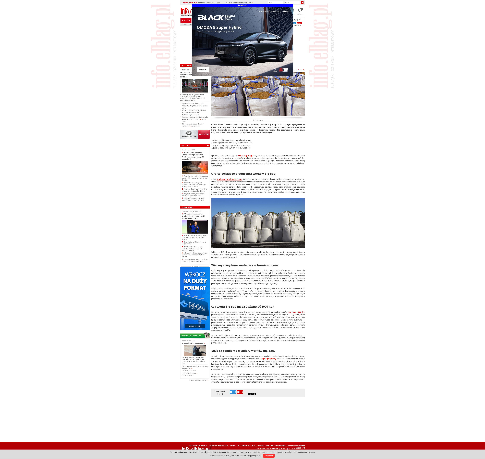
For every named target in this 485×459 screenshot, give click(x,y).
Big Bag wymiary (268, 359)
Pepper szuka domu (189, 373)
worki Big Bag (245, 155)
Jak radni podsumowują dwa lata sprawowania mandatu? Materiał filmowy (194, 255)
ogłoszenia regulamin (286, 445)
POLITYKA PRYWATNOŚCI (247, 445)
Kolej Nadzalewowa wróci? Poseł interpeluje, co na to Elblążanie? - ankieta (194, 237)
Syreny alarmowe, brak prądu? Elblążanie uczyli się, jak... (193, 104)
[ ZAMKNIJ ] (242, 5)
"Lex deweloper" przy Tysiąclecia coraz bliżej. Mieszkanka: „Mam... (195, 190)
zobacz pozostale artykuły (198, 380)
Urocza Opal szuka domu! (193, 343)
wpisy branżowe (263, 445)
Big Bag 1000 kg (296, 312)
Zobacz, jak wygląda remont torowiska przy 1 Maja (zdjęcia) (193, 199)
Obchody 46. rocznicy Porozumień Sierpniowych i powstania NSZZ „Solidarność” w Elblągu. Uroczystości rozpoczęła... (192, 97)
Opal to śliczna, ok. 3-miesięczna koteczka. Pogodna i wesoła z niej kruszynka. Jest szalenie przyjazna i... (193, 360)
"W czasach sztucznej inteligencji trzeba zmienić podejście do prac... (193, 216)
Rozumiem (268, 455)
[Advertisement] (258, 418)
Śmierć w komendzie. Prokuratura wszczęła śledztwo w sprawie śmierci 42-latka (195, 178)
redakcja (233, 445)
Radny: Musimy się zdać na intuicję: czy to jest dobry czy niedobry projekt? (192, 248)
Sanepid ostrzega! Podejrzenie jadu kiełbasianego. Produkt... (195, 118)
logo (226, 445)
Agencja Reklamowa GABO (295, 449)
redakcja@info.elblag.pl (198, 445)
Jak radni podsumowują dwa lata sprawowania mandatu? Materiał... (194, 112)
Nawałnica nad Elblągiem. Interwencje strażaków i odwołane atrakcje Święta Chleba (194, 185)
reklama (274, 445)
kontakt (212, 445)
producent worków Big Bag (229, 179)
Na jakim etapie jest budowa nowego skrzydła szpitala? (193, 195)
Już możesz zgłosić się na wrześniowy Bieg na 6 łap (195, 367)
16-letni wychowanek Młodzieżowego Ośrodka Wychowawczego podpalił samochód (193, 155)
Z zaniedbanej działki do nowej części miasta (194, 243)
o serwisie (220, 445)
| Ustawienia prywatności (300, 446)
